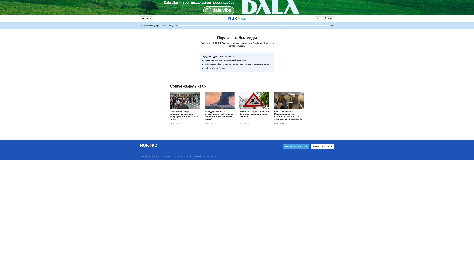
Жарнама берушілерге (322, 146)
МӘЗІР (148, 19)
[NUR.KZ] (237, 18)
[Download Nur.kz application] (237, 7)
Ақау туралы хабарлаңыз (296, 146)
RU (318, 19)
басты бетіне (218, 68)
